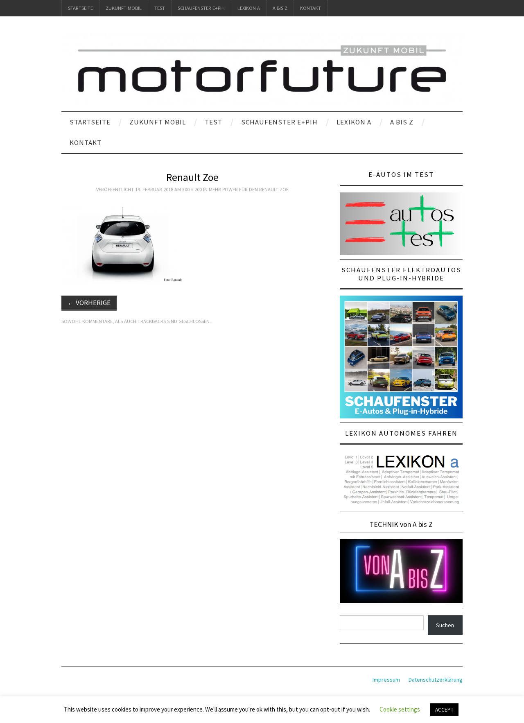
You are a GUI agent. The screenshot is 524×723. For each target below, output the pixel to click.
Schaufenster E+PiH (201, 8)
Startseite (80, 8)
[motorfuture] (262, 67)
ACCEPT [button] (444, 709)
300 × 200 (192, 189)
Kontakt (310, 8)
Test (159, 8)
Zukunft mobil (124, 8)
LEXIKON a (248, 8)
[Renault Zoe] (122, 242)
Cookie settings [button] (399, 709)
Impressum (386, 679)
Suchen (445, 625)
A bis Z (280, 8)
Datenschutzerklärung (436, 679)
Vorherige (89, 302)
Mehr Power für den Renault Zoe (249, 189)
